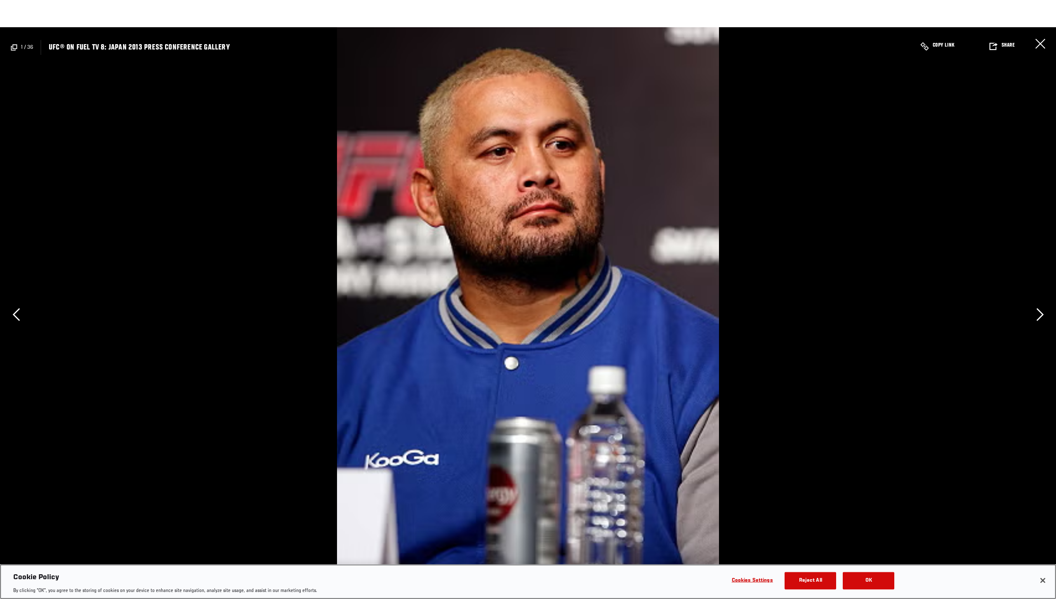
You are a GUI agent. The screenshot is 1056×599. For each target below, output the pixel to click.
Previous (16, 314)
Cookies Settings (752, 580)
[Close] (1043, 580)
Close (1040, 44)
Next (1040, 314)
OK (868, 580)
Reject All (810, 580)
